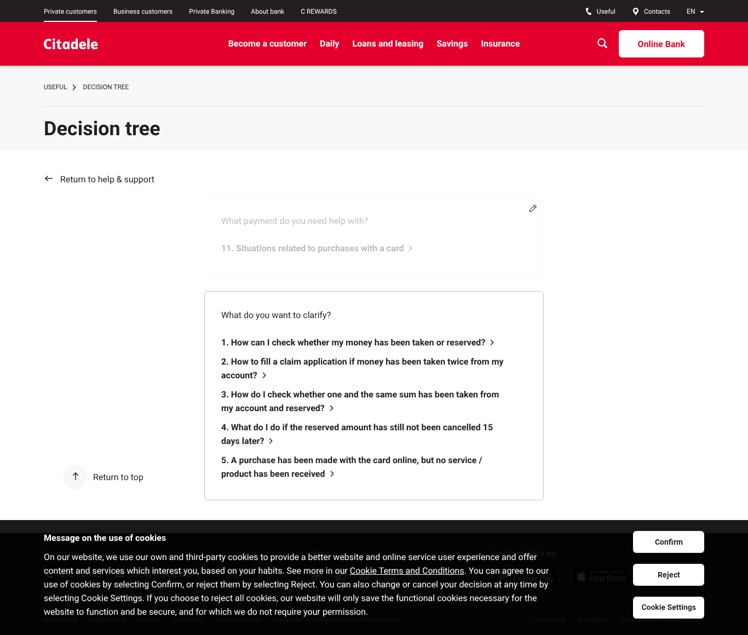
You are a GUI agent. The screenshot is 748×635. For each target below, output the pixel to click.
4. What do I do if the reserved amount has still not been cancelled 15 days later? (357, 434)
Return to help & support (107, 179)
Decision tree (106, 87)
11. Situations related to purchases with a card (312, 248)
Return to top (118, 477)
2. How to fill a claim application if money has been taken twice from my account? (362, 368)
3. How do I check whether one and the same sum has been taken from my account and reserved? (360, 401)
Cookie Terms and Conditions (407, 570)
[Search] (602, 43)
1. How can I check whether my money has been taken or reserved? (353, 342)
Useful (55, 87)
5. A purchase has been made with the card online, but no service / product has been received (351, 467)
